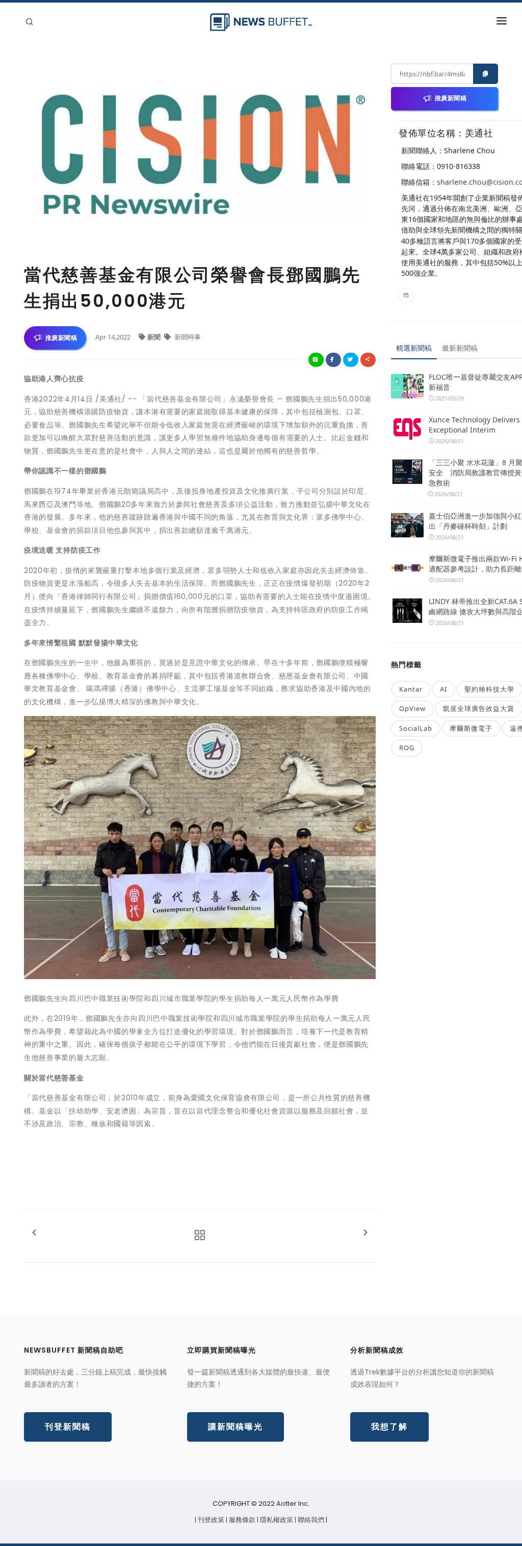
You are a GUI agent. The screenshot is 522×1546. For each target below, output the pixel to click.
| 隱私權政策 (276, 1520)
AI (443, 689)
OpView (412, 708)
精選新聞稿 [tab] (414, 348)
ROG (406, 747)
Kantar (411, 689)
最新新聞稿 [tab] (460, 348)
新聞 (154, 336)
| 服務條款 (241, 1520)
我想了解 (389, 1427)
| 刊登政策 (210, 1520)
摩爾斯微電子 (471, 728)
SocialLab (415, 728)
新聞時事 (187, 336)
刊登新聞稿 (68, 1427)
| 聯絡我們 (310, 1520)
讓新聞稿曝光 (235, 1427)
